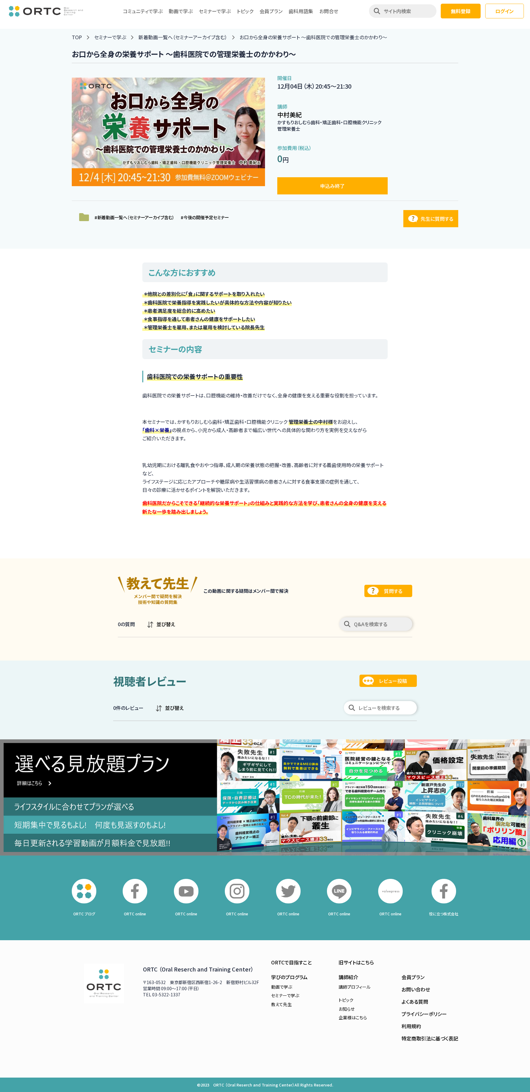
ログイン (504, 11)
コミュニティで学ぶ (143, 11)
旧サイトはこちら (356, 962)
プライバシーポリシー (424, 1013)
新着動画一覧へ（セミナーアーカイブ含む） (182, 37)
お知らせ (347, 1009)
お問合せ (328, 11)
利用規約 (411, 1026)
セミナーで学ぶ (215, 11)
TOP (77, 37)
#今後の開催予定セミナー (205, 217)
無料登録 (460, 11)
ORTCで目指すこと (291, 962)
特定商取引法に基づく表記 (429, 1038)
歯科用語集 (301, 11)
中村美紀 (289, 114)
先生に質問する (437, 218)
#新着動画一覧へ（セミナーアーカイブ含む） (134, 217)
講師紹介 (348, 977)
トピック (245, 11)
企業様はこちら (353, 1017)
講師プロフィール (355, 987)
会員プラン (270, 11)
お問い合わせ (415, 989)
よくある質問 (414, 1001)
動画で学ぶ (181, 11)
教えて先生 (281, 1004)
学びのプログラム (289, 977)
